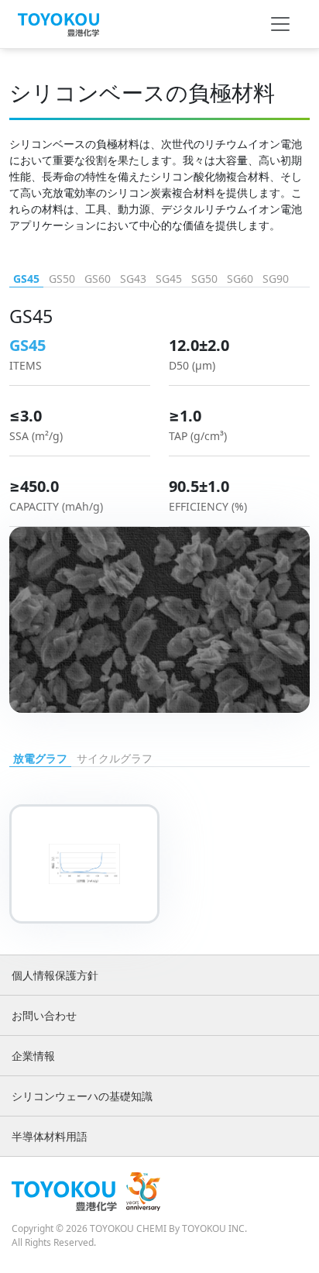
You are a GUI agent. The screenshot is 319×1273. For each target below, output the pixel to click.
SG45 (169, 278)
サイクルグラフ (115, 758)
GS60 (97, 278)
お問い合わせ (44, 1015)
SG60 (240, 278)
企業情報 (33, 1055)
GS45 (26, 278)
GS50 (62, 278)
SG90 (275, 278)
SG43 (133, 278)
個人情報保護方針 (55, 975)
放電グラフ (40, 758)
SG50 (204, 278)
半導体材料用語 (49, 1136)
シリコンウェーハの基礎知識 (82, 1096)
